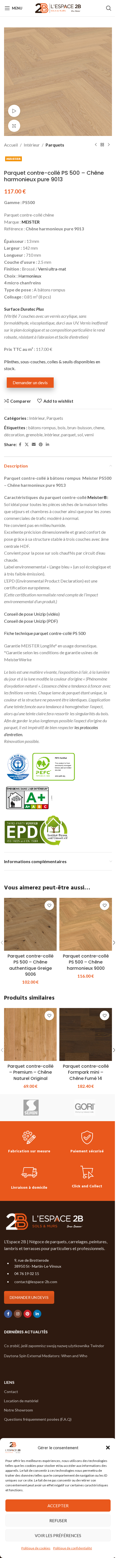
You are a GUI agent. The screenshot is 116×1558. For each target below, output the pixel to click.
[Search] (108, 8)
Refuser (58, 1520)
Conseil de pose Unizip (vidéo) (32, 613)
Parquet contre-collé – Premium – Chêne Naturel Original (30, 1072)
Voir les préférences (58, 1535)
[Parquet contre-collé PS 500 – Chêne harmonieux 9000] (85, 924)
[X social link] (26, 444)
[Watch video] (14, 111)
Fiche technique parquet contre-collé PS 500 (45, 633)
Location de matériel (21, 1400)
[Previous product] (96, 145)
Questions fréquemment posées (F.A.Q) (37, 1419)
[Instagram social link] (18, 1314)
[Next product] (108, 145)
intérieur (52, 434)
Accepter (58, 1505)
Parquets (55, 144)
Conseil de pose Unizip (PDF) (31, 621)
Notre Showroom (18, 1410)
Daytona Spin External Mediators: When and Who (45, 1355)
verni (89, 434)
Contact (11, 1391)
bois (61, 427)
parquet (68, 434)
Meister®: (97, 497)
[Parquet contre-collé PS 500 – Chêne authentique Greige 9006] (30, 924)
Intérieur (32, 144)
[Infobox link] (29, 1143)
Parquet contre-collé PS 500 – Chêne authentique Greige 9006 (30, 965)
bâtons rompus (42, 427)
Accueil (11, 144)
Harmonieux (29, 275)
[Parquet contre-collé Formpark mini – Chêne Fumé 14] (85, 1034)
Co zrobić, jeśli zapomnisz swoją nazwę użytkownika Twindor (54, 1345)
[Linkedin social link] (47, 444)
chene (98, 427)
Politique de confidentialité (72, 1548)
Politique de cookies (35, 1548)
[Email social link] (33, 444)
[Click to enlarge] (14, 126)
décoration (14, 434)
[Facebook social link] (20, 444)
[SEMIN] (31, 1107)
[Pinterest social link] (40, 444)
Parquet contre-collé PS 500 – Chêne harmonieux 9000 (86, 962)
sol (80, 434)
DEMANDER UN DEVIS (29, 1297)
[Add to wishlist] (49, 905)
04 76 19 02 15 (26, 1273)
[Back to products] (102, 145)
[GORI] (85, 1107)
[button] (108, 1447)
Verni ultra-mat (52, 268)
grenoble (34, 434)
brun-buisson (79, 427)
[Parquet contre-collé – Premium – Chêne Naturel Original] (30, 1034)
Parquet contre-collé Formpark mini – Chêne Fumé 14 (86, 1072)
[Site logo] (58, 7)
